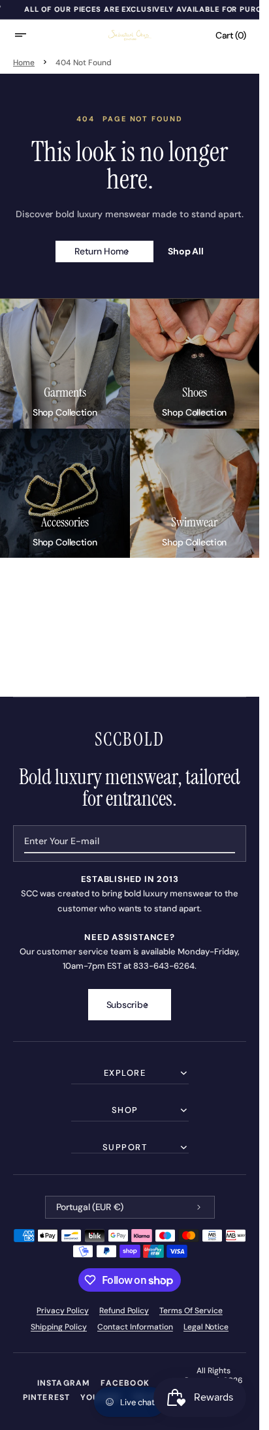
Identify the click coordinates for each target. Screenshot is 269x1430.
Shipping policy (59, 1327)
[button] (28, 35)
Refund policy (124, 1310)
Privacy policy (63, 1310)
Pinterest (47, 1397)
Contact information (134, 1327)
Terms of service (191, 1310)
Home (24, 62)
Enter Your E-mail (61, 841)
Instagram (64, 1383)
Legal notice (206, 1327)
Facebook (125, 1383)
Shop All (186, 251)
